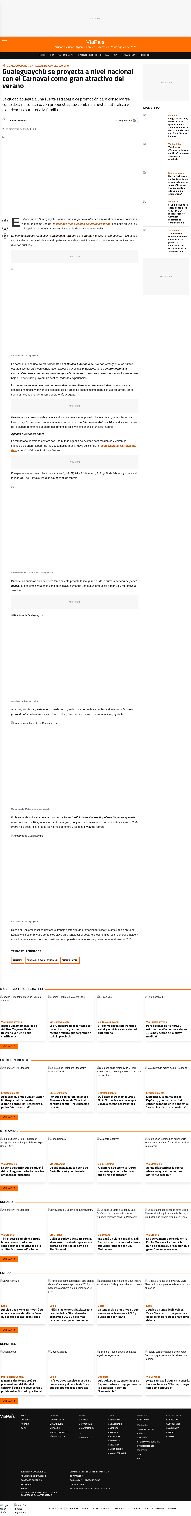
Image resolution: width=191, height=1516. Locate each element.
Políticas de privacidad (33, 1476)
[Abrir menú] (28, 42)
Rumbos (170, 1436)
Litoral (105, 55)
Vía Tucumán (85, 1424)
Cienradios (118, 1509)
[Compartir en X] (5, 236)
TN (61, 1509)
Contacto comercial (32, 1480)
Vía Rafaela (114, 1441)
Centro (82, 55)
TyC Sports (134, 1509)
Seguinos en (125, 120)
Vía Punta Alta (57, 1436)
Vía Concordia (115, 1449)
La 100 (95, 1509)
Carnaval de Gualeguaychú (49, 66)
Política (141, 1434)
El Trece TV (72, 1509)
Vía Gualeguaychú (15, 66)
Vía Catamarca (86, 1428)
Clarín (52, 1509)
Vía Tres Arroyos (59, 1432)
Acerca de (26, 1484)
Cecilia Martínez (18, 120)
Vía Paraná (113, 1445)
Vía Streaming (173, 1424)
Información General (148, 1442)
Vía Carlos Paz (57, 1420)
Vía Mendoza (85, 1438)
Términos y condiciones (33, 1472)
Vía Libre (170, 1432)
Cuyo (116, 55)
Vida (139, 1459)
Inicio (42, 55)
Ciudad (105, 1509)
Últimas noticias (145, 1429)
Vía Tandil (55, 1428)
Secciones (145, 55)
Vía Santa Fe (114, 1436)
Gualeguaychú (70, 960)
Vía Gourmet (172, 1428)
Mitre (85, 1509)
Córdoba (54, 55)
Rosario (68, 55)
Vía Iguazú (113, 1428)
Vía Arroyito (56, 1424)
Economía (142, 1438)
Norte (93, 55)
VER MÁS (7, 1046)
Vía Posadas (114, 1420)
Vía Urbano (172, 1420)
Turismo (18, 960)
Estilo (140, 1454)
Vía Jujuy (84, 1420)
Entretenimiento (145, 1446)
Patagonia (128, 55)
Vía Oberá (113, 1432)
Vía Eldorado (115, 1424)
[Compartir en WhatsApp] (5, 228)
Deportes (142, 1450)
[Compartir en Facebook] (5, 220)
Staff (24, 1489)
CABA (23, 1428)
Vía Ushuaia (143, 1420)
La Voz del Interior (154, 1509)
